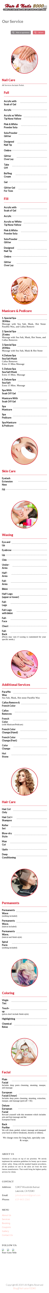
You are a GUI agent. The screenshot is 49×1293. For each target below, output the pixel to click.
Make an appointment (22, 32)
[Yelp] (14, 1251)
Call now (41, 32)
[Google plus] (9, 1251)
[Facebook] (4, 1251)
